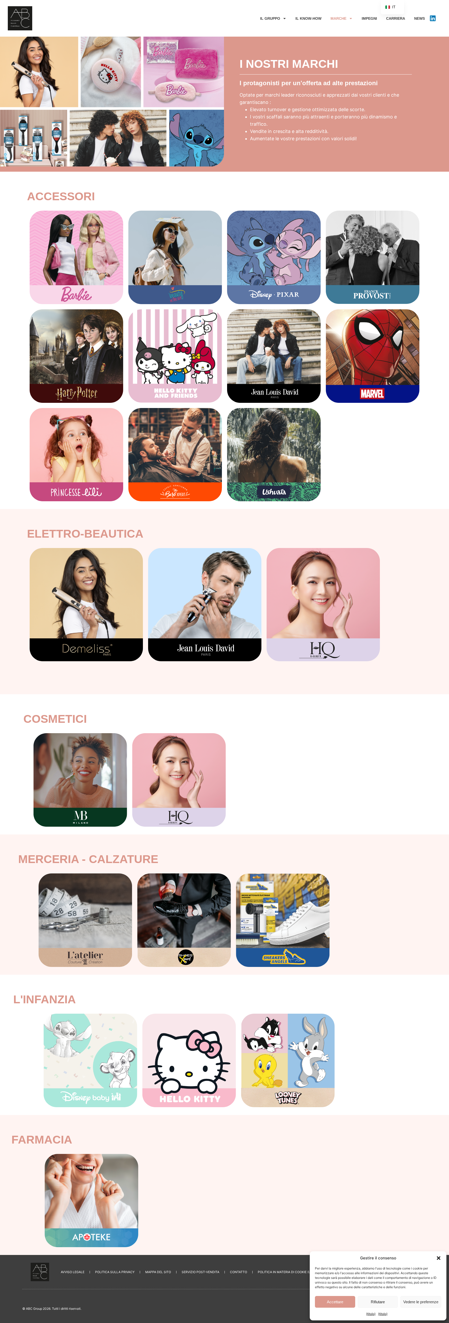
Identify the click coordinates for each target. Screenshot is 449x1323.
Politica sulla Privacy (115, 1272)
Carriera (395, 18)
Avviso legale (72, 1272)
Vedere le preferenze (420, 1302)
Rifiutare (378, 1302)
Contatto (238, 1272)
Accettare (335, 1302)
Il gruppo (270, 18)
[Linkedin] (432, 18)
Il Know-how (308, 18)
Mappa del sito (158, 1272)
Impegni (369, 18)
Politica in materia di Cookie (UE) (286, 1272)
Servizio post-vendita (200, 1272)
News (419, 18)
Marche (338, 18)
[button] (438, 1258)
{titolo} (370, 1314)
